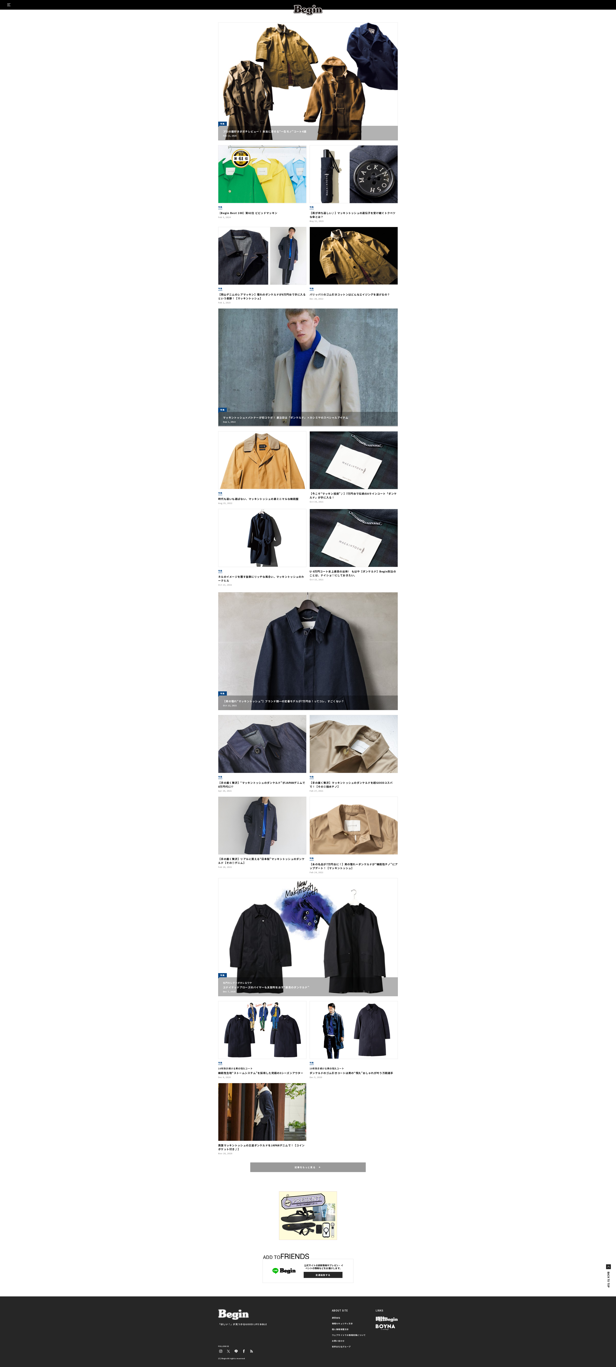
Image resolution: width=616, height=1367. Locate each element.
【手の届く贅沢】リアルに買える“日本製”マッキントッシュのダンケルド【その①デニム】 (261, 861)
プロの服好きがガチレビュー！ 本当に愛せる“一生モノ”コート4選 (264, 131)
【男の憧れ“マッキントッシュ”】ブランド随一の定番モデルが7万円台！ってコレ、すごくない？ (283, 701)
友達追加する (323, 1275)
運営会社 (336, 1317)
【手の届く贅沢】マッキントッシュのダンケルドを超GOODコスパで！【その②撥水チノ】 (351, 784)
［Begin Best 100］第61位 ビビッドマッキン (247, 213)
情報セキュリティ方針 (342, 1323)
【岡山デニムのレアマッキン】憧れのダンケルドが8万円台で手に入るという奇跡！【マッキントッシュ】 (262, 296)
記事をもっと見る (305, 1167)
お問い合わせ (338, 1340)
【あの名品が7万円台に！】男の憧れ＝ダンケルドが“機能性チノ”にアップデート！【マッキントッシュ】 (354, 866)
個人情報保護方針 (340, 1329)
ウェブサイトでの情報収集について (349, 1335)
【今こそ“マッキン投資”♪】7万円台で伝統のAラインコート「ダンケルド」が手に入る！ (353, 495)
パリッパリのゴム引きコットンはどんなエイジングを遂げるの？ (350, 294)
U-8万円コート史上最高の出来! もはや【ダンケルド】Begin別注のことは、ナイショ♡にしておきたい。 (353, 573)
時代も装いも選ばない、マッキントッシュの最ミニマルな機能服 (258, 499)
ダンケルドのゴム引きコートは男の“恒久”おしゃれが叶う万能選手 (351, 1073)
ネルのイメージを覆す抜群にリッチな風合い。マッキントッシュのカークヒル (261, 578)
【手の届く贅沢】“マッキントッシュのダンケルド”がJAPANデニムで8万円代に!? (261, 784)
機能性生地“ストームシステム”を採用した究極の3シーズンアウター (260, 1073)
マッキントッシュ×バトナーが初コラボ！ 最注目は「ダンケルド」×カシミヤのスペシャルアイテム (285, 417)
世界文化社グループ (341, 1346)
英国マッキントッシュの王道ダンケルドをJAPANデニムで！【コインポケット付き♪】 (261, 1147)
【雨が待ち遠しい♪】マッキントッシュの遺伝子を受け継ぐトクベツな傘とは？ (353, 215)
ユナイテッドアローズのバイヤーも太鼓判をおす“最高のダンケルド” (266, 987)
